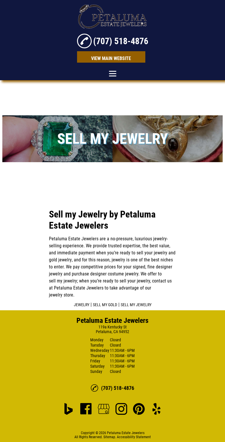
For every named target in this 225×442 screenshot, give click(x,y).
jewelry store (61, 295)
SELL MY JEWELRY (136, 304)
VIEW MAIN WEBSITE (111, 58)
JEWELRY (81, 304)
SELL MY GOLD (105, 304)
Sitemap (109, 437)
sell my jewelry (63, 281)
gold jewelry (60, 260)
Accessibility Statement (134, 437)
